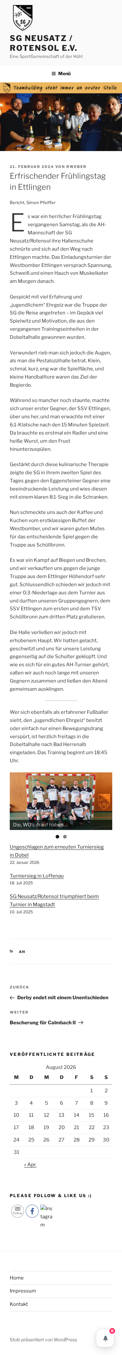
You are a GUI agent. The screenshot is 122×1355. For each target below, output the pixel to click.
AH (22, 951)
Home (17, 1278)
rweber (76, 166)
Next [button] (104, 799)
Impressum (23, 1291)
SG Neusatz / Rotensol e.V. (43, 43)
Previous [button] (18, 799)
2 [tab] (65, 836)
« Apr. (30, 1165)
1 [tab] (57, 836)
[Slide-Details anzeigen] (61, 801)
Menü (64, 73)
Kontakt (19, 1304)
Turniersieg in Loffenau (37, 876)
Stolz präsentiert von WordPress (43, 1339)
